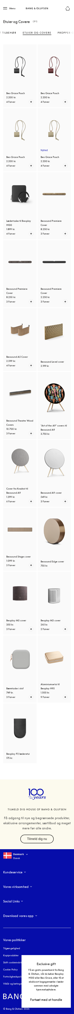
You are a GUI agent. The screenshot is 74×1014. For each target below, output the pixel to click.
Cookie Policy (10, 969)
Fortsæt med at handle (46, 1000)
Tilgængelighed (11, 948)
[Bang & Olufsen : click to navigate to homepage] (37, 8)
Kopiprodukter (11, 955)
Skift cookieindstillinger (16, 962)
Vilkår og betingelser (14, 983)
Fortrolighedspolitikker (15, 976)
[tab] (37, 33)
